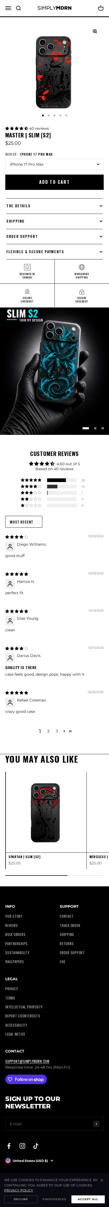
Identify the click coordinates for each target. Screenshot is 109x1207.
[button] (17, 128)
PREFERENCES (54, 1199)
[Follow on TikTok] (35, 1146)
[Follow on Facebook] (8, 1146)
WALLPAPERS (14, 961)
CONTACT (67, 916)
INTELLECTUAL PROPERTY (24, 1006)
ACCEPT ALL (88, 1199)
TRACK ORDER (70, 925)
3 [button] (57, 731)
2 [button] (48, 731)
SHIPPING (67, 934)
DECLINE (21, 1199)
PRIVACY (11, 988)
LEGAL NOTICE (15, 1034)
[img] (16, 537)
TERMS (10, 998)
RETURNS (67, 943)
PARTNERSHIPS (16, 943)
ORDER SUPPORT (72, 952)
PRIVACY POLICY (18, 1190)
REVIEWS (11, 925)
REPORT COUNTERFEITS (22, 1015)
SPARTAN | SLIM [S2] (24, 856)
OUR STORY (13, 916)
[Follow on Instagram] (22, 1146)
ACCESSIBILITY (16, 1025)
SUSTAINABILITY (17, 952)
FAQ (62, 961)
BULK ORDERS (15, 934)
